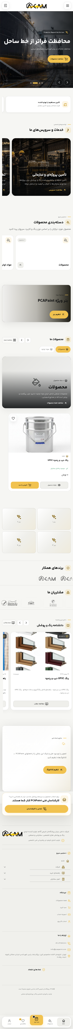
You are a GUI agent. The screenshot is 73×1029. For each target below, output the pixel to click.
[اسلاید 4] (42, 83)
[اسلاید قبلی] (67, 82)
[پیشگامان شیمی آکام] (37, 6)
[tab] (63, 349)
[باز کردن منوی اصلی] (67, 5)
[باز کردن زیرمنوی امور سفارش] (4, 879)
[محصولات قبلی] (28, 340)
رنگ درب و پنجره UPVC (58, 460)
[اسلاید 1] (31, 83)
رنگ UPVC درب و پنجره (57, 679)
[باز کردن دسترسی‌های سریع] (5, 5)
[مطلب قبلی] (26, 623)
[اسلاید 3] (39, 83)
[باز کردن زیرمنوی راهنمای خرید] (4, 873)
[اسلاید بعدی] (59, 82)
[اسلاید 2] (35, 83)
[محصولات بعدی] (21, 340)
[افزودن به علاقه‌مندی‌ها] (13, 418)
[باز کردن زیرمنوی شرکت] (4, 867)
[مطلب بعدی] (20, 623)
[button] (25, 485)
